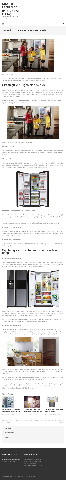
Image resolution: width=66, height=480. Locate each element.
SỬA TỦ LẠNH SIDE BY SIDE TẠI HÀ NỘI (10, 9)
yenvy (34, 414)
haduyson (14, 74)
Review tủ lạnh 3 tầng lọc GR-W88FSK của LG (54, 410)
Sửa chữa (7, 438)
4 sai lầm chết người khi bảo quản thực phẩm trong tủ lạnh (33, 410)
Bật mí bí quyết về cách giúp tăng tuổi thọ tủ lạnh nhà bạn (11, 410)
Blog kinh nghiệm (9, 432)
